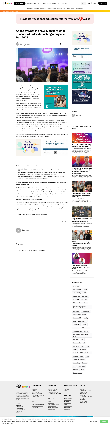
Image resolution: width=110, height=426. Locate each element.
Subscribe (103, 3)
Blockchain (85, 296)
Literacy (86, 331)
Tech (74, 366)
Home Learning (82, 321)
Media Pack (51, 403)
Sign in (95, 3)
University (75, 369)
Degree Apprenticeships (79, 314)
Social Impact (35, 396)
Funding (86, 318)
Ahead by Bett (25, 94)
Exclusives (36, 8)
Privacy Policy (19, 411)
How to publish (68, 398)
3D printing (76, 286)
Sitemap (18, 412)
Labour (75, 328)
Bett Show (23, 43)
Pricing (49, 401)
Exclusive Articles (52, 389)
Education (34, 389)
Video (65, 390)
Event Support (51, 409)
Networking (83, 393)
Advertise (59, 8)
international (76, 324)
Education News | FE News (33, 214)
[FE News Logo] (7, 3)
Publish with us (19, 408)
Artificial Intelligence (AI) (79, 293)
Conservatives (83, 303)
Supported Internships (79, 359)
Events (68, 8)
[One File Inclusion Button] (28, 155)
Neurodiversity (77, 343)
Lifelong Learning (77, 331)
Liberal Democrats (84, 328)
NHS (84, 343)
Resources (44, 214)
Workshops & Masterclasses (83, 401)
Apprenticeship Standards (80, 289)
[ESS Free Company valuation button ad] (82, 82)
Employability (35, 392)
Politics (75, 349)
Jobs (64, 8)
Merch (72, 8)
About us (18, 403)
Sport (81, 356)
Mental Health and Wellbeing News (80, 335)
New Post (66, 401)
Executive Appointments (38, 404)
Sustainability (76, 363)
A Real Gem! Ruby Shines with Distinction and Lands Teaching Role (45, 3)
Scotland (75, 353)
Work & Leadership (37, 393)
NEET (82, 339)
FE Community (19, 406)
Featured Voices (52, 390)
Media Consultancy (53, 407)
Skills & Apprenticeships (38, 395)
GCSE (74, 321)
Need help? (67, 409)
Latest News (29, 8)
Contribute (43, 8)
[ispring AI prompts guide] (82, 96)
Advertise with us (20, 409)
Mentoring (75, 339)
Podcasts (66, 389)
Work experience (77, 373)
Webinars (82, 399)
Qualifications (82, 349)
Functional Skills (77, 318)
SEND (81, 353)
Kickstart (84, 324)
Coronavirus (76, 311)
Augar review (76, 296)
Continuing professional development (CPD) (79, 307)
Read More (10, 423)
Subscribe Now (79, 8)
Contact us (18, 405)
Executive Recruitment (37, 406)
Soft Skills (75, 356)
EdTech (33, 390)
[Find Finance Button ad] (82, 67)
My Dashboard (67, 403)
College (75, 303)
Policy (87, 346)
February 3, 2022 (25, 45)
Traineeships (81, 366)
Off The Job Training (78, 346)
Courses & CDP (84, 392)
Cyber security (86, 311)
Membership (67, 407)
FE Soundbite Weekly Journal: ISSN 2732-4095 (54, 392)
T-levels (84, 363)
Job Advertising (52, 406)
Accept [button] (104, 421)
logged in (29, 250)
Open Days (82, 395)
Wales (82, 369)
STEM (87, 356)
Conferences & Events (85, 390)
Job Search (35, 407)
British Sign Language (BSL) (80, 299)
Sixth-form (88, 353)
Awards (82, 389)
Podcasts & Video (51, 8)
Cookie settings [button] (92, 421)
